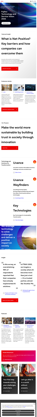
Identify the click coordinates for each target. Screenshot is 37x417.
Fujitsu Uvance (18, 172)
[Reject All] (24, 406)
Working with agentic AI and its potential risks (28, 291)
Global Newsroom (8, 359)
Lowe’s (4, 92)
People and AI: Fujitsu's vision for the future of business (11, 294)
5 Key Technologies (19, 220)
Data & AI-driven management (30, 326)
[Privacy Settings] (10, 407)
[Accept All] (7, 406)
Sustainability (7, 249)
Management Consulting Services (7, 326)
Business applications (17, 326)
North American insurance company (30, 93)
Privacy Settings (18, 410)
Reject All (18, 412)
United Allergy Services (19, 92)
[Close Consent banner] (35, 403)
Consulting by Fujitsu (19, 198)
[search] (32, 1)
